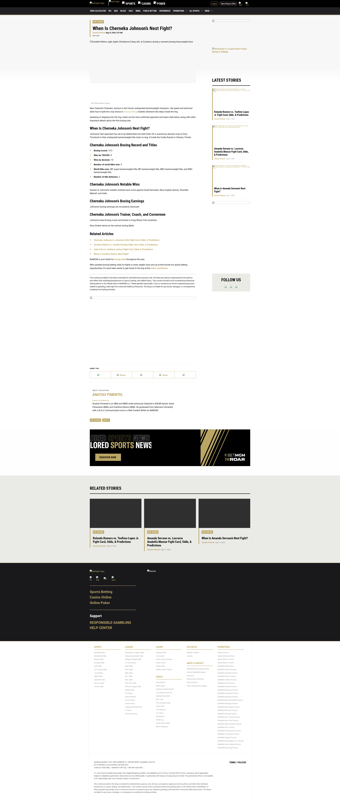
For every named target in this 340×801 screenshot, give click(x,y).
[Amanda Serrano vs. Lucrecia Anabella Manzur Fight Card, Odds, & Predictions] (170, 513)
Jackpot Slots (161, 653)
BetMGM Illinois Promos (227, 676)
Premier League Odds (133, 687)
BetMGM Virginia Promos (227, 737)
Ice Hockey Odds (100, 670)
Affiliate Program (193, 653)
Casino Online (100, 597)
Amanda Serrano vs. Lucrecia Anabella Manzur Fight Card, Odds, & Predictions (231, 151)
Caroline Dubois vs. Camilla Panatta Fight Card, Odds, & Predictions (126, 244)
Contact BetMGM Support (196, 672)
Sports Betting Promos (226, 656)
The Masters (160, 710)
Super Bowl (160, 706)
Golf (131, 11)
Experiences (164, 11)
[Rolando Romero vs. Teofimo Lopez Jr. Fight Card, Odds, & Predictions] (115, 513)
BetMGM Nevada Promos (227, 714)
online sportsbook (159, 268)
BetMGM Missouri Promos (227, 710)
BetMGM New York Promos (228, 720)
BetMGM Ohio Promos (226, 727)
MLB (116, 11)
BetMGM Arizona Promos (227, 670)
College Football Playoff (165, 689)
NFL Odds (128, 676)
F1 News (128, 710)
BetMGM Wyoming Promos (228, 748)
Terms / (233, 762)
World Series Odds (163, 723)
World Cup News (131, 714)
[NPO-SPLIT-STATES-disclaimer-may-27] (143, 326)
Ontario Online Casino (164, 670)
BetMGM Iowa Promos (226, 683)
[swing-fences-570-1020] (231, 235)
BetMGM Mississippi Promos (229, 707)
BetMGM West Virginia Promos (229, 744)
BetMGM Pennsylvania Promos (229, 731)
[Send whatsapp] (164, 374)
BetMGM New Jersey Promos (229, 717)
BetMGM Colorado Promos (228, 673)
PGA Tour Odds (130, 683)
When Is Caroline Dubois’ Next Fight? (111, 254)
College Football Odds (133, 659)
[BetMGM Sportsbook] (99, 4)
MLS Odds (129, 670)
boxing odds (120, 259)
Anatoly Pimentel (99, 33)
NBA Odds (129, 673)
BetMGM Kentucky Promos (228, 690)
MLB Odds (129, 666)
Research (190, 676)
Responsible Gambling (110, 622)
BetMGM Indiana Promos (227, 680)
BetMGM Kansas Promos (227, 687)
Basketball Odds (100, 656)
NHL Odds (129, 680)
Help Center (101, 628)
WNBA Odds (129, 690)
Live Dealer (160, 656)
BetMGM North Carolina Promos (230, 724)
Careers (190, 656)
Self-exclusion (192, 682)
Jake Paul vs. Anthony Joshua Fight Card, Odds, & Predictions (123, 249)
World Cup (160, 720)
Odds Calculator (98, 11)
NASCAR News (130, 697)
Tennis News (130, 703)
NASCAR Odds (99, 680)
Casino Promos (223, 653)
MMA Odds (98, 676)
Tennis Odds (99, 687)
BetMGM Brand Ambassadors (198, 669)
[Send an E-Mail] (142, 374)
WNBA (138, 11)
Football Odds (99, 663)
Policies (241, 762)
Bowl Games (160, 682)
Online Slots (160, 666)
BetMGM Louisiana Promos (228, 693)
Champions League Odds (134, 653)
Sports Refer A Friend (226, 659)
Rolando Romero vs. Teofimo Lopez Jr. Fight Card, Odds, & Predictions (231, 113)
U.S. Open (159, 713)
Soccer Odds (99, 683)
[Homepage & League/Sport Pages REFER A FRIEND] (231, 60)
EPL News (129, 693)
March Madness (162, 727)
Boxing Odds (99, 659)
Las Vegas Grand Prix (164, 693)
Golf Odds (98, 666)
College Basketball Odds (134, 656)
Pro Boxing (98, 22)
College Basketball (163, 696)
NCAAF (123, 11)
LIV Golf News (130, 663)
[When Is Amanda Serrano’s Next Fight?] (224, 513)
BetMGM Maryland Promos (228, 697)
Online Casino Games (164, 659)
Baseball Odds (99, 653)
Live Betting (98, 673)
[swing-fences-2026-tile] (231, 32)
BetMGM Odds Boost (225, 666)
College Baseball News (133, 707)
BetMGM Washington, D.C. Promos (231, 741)
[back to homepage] (114, 3)
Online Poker (100, 603)
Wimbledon (160, 716)
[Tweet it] (100, 374)
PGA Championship (163, 703)
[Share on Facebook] (121, 374)
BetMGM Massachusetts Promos (230, 700)
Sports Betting (101, 592)
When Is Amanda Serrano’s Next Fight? (225, 538)
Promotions (178, 11)
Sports (106, 420)
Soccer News (130, 700)
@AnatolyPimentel (100, 400)
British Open (160, 686)
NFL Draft (159, 699)
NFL (110, 11)
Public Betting (150, 11)
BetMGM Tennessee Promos (228, 734)
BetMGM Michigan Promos (228, 703)
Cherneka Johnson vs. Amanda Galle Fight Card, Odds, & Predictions (126, 240)
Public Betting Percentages (197, 686)
